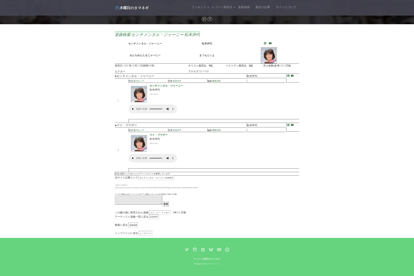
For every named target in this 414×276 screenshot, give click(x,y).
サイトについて (286, 7)
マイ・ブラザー (159, 135)
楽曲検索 (244, 7)
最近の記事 (263, 7)
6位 (251, 65)
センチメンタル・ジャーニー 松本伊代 (156, 177)
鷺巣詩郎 (216, 80)
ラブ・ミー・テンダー (159, 212)
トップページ (145, 233)
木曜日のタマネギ (134, 7)
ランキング (198, 7)
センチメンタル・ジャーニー (145, 43)
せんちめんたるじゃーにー (145, 55)
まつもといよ (207, 55)
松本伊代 (207, 43)
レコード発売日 (222, 7)
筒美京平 (177, 80)
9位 (211, 65)
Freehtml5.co (213, 263)
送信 (165, 203)
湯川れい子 (138, 80)
